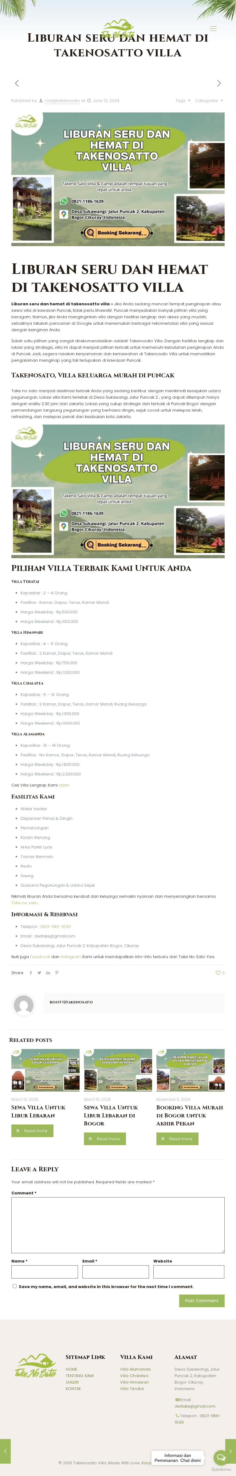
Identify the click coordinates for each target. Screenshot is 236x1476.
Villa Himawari (134, 1382)
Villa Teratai (132, 1389)
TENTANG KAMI (80, 1376)
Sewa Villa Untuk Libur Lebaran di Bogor (111, 1116)
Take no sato (24, 903)
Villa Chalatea (134, 1376)
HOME (71, 1369)
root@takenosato (62, 101)
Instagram (71, 957)
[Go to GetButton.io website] (221, 1470)
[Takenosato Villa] (118, 28)
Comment (24, 1193)
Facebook (40, 957)
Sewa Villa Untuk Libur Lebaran (38, 1112)
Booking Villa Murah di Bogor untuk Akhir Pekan (189, 1116)
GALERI (72, 1382)
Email (89, 1261)
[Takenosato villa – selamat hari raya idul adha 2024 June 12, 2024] (5, 1451)
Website (162, 1261)
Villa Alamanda (135, 1369)
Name (19, 1261)
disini (64, 785)
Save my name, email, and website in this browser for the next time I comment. (106, 1287)
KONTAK (73, 1389)
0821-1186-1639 (55, 926)
